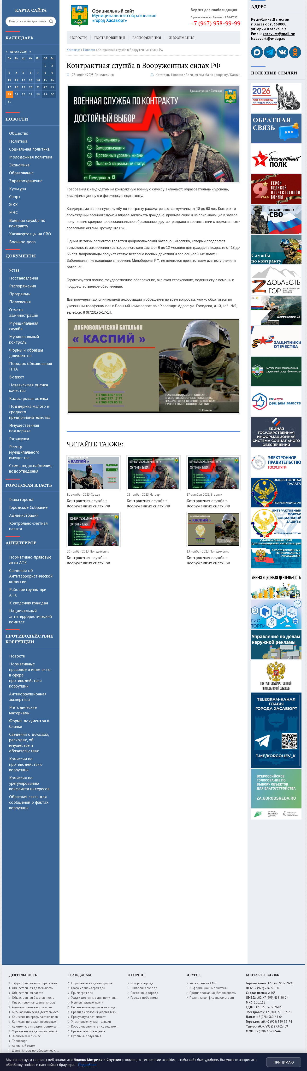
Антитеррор (21, 543)
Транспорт (19, 1041)
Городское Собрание (28, 507)
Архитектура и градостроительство (36, 1026)
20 (30, 87)
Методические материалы (23, 710)
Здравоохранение (25, 180)
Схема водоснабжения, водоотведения (30, 468)
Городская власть (29, 485)
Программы (19, 294)
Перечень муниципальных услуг (93, 1007)
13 (30, 80)
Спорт (14, 196)
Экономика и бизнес (26, 1036)
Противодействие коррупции (29, 639)
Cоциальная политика (29, 149)
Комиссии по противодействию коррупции (25, 764)
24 (9, 94)
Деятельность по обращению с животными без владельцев (54, 1050)
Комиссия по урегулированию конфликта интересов (29, 783)
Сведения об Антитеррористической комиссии (31, 576)
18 (16, 87)
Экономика (19, 165)
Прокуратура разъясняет (88, 1017)
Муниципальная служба (23, 325)
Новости (17, 119)
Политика (18, 141)
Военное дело (22, 241)
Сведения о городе (144, 993)
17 (9, 87)
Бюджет (16, 377)
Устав (14, 270)
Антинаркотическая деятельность (35, 1012)
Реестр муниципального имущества (24, 452)
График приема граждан (88, 988)
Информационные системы (208, 988)
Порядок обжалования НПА (30, 366)
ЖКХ (13, 204)
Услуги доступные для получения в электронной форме (110, 998)
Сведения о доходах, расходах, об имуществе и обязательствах (29, 742)
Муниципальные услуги (87, 1002)
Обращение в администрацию (92, 983)
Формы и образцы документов (26, 352)
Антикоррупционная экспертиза (28, 696)
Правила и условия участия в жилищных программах (108, 1012)
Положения (20, 301)
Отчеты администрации (23, 312)
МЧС (13, 212)
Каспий (235, 75)
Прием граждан (82, 993)
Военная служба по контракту (27, 223)
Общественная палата (27, 993)
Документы (21, 256)
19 (23, 87)
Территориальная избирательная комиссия (42, 983)
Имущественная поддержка (24, 427)
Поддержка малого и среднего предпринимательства (29, 411)
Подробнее (87, 1064)
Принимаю (284, 1062)
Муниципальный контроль (24, 339)
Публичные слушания (86, 1036)
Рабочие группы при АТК (27, 592)
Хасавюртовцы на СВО (30, 234)
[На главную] (127, 16)
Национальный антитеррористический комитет (30, 616)
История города (142, 983)
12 (23, 80)
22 (45, 87)
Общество (18, 133)
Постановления (23, 278)
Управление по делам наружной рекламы (41, 1031)
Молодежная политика (30, 157)
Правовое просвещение (88, 1031)
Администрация (24, 515)
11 (16, 80)
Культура (17, 188)
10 (9, 80)
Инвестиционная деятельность (33, 1002)
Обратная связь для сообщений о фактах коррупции (28, 802)
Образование (21, 173)
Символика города (143, 988)
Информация (182, 37)
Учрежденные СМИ (203, 983)
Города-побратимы (144, 998)
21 (38, 87)
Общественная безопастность (33, 998)
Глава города (21, 499)
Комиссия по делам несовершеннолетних (41, 1022)
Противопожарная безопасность (212, 993)
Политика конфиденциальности (211, 998)
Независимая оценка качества (28, 387)
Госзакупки (19, 438)
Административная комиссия (32, 1007)
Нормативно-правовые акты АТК (30, 559)
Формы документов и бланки (29, 723)
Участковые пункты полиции (91, 1022)
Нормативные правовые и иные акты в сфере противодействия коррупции (29, 675)
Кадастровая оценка (28, 398)
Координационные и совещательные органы (103, 1026)
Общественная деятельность (32, 988)
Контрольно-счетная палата (28, 525)
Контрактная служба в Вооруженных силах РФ (88, 503)
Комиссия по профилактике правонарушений (43, 1017)
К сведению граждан (28, 603)
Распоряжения (22, 286)
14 (38, 80)
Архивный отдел (23, 1046)
